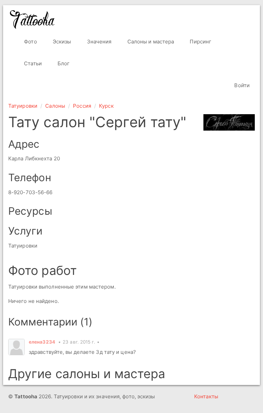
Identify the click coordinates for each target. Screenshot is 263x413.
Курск (106, 106)
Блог (63, 63)
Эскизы (61, 41)
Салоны (55, 106)
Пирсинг (199, 41)
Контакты (206, 396)
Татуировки (22, 106)
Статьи (32, 63)
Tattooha (32, 19)
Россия (82, 106)
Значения (99, 41)
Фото (30, 41)
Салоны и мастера (150, 41)
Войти (241, 85)
